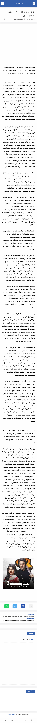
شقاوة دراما (18, 4)
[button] (23, 606)
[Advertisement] (18, 44)
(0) (3, 19)
